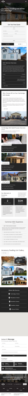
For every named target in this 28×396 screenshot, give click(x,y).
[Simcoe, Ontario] (10, 309)
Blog (23, 388)
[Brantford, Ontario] (10, 301)
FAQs (17, 388)
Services (10, 388)
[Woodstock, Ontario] (9, 298)
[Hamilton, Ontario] (10, 305)
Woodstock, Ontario (15, 297)
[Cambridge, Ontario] (9, 294)
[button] (26, 1)
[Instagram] (26, 384)
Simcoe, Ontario (15, 309)
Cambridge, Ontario (15, 294)
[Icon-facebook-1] (24, 384)
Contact (21, 390)
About (4, 388)
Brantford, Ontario (15, 301)
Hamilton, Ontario (15, 305)
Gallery (8, 390)
